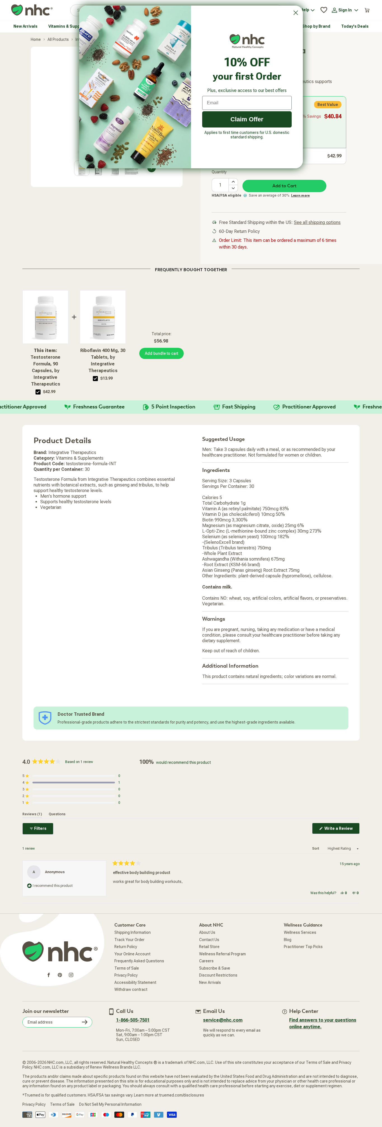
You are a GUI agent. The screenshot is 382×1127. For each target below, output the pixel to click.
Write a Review (342, 830)
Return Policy (125, 946)
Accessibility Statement (135, 982)
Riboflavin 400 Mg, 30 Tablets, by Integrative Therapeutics (102, 360)
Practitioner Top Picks (303, 946)
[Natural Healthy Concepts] (32, 10)
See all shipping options (317, 222)
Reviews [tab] (32, 814)
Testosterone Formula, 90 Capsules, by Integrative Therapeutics (45, 367)
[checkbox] (38, 391)
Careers (206, 961)
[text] (191, 268)
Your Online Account (132, 954)
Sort (316, 848)
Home (36, 39)
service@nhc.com (222, 1020)
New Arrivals (210, 982)
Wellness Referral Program (222, 954)
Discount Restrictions (218, 975)
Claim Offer (246, 119)
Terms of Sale (126, 968)
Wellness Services (300, 932)
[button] (71, 776)
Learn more (300, 195)
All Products (58, 39)
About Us (207, 932)
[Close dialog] (296, 13)
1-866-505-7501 (133, 1020)
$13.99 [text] (106, 378)
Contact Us (209, 939)
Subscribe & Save (214, 968)
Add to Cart (284, 186)
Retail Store (209, 946)
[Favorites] (323, 10)
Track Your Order (129, 939)
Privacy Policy (126, 975)
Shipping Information (132, 932)
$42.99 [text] (49, 391)
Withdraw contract (130, 989)
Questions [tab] (57, 814)
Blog (287, 939)
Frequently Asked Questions (139, 961)
